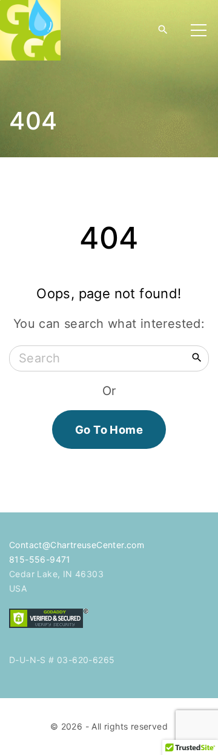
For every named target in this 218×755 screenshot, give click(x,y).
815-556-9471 (40, 559)
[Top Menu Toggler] (198, 30)
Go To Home (109, 429)
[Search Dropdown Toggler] (163, 30)
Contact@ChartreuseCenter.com (76, 545)
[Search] (197, 356)
